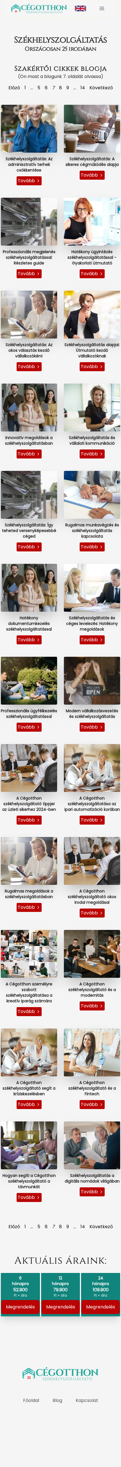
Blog (57, 1400)
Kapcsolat (87, 1400)
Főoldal (31, 1400)
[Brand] (39, 8)
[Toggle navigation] (101, 8)
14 (82, 87)
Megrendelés (20, 1307)
